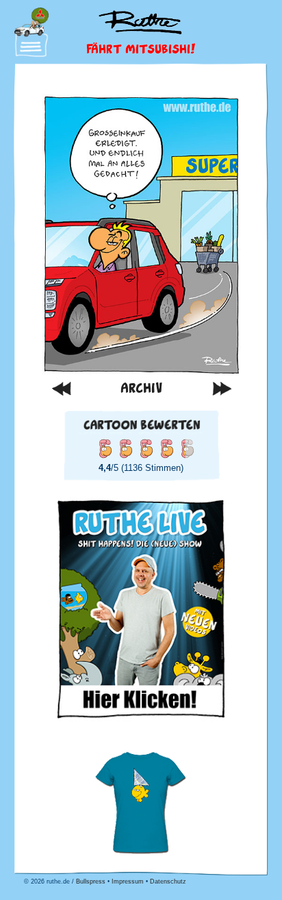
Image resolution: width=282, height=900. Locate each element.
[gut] (146, 448)
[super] (187, 448)
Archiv (141, 388)
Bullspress (90, 881)
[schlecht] (104, 448)
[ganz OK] (125, 448)
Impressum (128, 881)
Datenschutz (168, 881)
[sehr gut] (166, 448)
